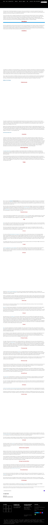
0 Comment (26, 5)
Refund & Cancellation (42, 519)
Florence (7, 369)
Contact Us (31, 1)
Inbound (16, 1)
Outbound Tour (10, 1)
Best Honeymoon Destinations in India (8, 496)
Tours (7, 1)
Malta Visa (32, 521)
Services (38, 519)
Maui (4, 327)
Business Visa (30, 520)
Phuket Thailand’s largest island (12, 291)
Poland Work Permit (22, 520)
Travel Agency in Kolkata (27, 519)
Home (4, 1)
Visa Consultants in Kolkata (33, 519)
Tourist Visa (5, 521)
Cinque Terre (13, 342)
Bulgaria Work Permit (26, 520)
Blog (34, 1)
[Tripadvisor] (35, 514)
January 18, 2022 (22, 5)
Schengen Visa (16, 521)
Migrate (24, 1)
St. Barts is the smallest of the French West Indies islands (11, 388)
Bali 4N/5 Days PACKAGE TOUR (7, 132)
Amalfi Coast (6, 376)
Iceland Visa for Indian (36, 521)
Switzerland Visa (25, 521)
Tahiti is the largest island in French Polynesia (9, 247)
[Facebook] (35, 512)
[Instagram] (42, 512)
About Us (20, 1)
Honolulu (13, 443)
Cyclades (4, 474)
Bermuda (4, 307)
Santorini (26, 215)
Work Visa (18, 520)
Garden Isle (13, 316)
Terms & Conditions (6, 520)
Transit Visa (14, 520)
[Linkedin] (38, 512)
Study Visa (11, 520)
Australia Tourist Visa (11, 521)
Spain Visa (29, 521)
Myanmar (37, 520)
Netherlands (34, 520)
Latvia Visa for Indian (21, 521)
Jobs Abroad (38, 1)
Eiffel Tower (7, 209)
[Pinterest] (40, 512)
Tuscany (19, 351)
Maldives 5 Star (16, 519)
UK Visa (8, 521)
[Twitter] (37, 512)
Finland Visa (41, 521)
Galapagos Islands (23, 483)
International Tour (12, 519)
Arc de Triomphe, (26, 207)
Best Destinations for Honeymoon (14, 234)
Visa (27, 1)
